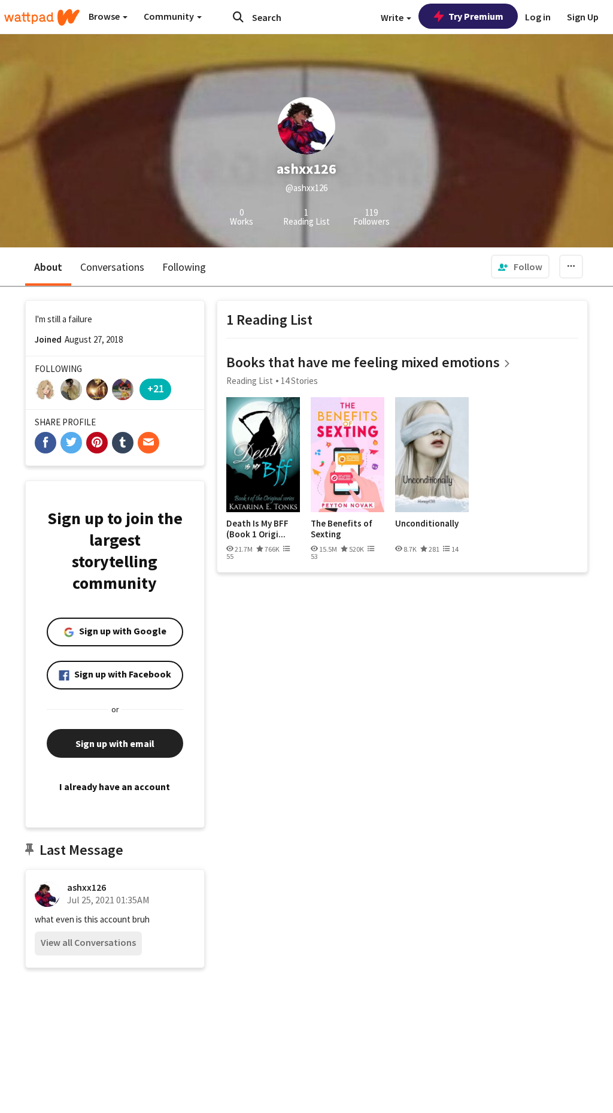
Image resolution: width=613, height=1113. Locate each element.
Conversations (112, 267)
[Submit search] (238, 16)
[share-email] (148, 442)
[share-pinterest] (97, 442)
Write (393, 17)
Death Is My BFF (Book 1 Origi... (257, 528)
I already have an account (114, 787)
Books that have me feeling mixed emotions (363, 362)
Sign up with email (114, 743)
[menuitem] (520, 267)
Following (184, 267)
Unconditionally (427, 523)
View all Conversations (88, 942)
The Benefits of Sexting (341, 528)
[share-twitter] (71, 442)
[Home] (42, 17)
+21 (155, 388)
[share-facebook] (45, 442)
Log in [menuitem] (538, 17)
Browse (105, 16)
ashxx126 (86, 887)
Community (170, 16)
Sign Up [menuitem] (583, 17)
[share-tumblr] (122, 442)
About (48, 267)
